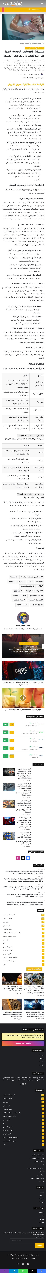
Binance (13, 577)
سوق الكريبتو (37, 605)
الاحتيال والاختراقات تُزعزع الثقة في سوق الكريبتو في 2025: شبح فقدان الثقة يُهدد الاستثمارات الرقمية (24, 822)
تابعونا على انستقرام (22, 1043)
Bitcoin (39, 582)
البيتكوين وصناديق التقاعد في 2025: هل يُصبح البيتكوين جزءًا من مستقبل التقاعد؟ (12, 989)
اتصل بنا (41, 1062)
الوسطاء (41, 1182)
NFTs (40, 586)
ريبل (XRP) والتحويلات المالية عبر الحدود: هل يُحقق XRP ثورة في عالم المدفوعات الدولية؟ (35, 1014)
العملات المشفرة (35, 600)
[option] (23, 646)
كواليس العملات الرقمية (9, 957)
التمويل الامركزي (36, 596)
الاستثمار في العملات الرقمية (28, 43)
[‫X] (23, 1084)
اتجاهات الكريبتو (27, 586)
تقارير (4, 964)
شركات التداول (6, 929)
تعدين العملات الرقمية (9, 961)
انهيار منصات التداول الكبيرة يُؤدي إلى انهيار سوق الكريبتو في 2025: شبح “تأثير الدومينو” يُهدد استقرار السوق (24, 773)
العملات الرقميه (19, 596)
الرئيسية (40, 43)
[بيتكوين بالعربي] (13, 3)
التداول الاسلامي (7, 947)
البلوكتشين (6, 940)
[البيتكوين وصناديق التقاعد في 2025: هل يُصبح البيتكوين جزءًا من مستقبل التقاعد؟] (12, 979)
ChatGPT (20, 582)
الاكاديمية (5, 922)
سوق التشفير (18, 600)
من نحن (42, 1058)
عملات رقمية (22, 605)
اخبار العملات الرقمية (34, 591)
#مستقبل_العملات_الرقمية (31, 577)
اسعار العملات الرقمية (9, 936)
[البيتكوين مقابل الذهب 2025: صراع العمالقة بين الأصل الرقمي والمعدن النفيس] (12, 1004)
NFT (10, 582)
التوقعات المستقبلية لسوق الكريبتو (26, 85)
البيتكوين (17, 591)
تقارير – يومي (6, 926)
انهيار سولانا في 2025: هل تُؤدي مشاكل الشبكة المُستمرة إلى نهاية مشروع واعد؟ (23, 651)
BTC (29, 582)
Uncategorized (7, 950)
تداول (5, 724)
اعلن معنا (41, 1065)
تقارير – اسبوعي (6, 954)
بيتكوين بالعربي (16, 1255)
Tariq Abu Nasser (35, 74)
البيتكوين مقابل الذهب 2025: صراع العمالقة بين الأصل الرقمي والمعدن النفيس (12, 1014)
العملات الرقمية (7, 918)
